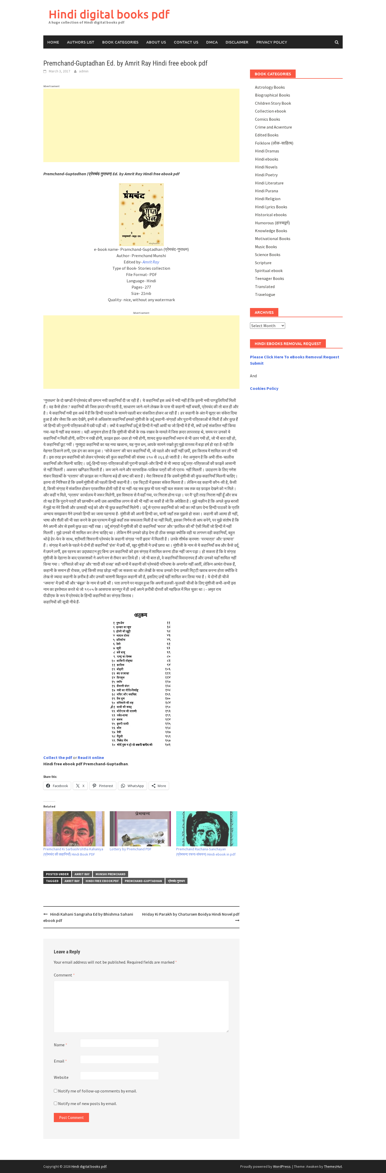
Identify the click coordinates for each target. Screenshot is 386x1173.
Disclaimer (237, 42)
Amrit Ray (82, 874)
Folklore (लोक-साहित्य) (274, 143)
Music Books (266, 246)
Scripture (263, 262)
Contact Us (186, 42)
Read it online (91, 757)
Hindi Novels (266, 166)
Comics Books (267, 119)
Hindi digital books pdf (109, 14)
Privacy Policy (271, 42)
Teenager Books (269, 278)
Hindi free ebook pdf (102, 881)
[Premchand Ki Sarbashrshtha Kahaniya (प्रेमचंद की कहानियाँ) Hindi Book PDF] (74, 828)
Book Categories (120, 42)
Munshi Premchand (111, 874)
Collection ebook (270, 111)
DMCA (212, 42)
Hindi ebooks (266, 159)
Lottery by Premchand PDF (131, 849)
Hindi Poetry (266, 174)
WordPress (282, 1166)
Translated (265, 286)
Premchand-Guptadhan (143, 881)
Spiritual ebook (269, 270)
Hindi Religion (267, 198)
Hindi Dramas (267, 150)
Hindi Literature (269, 182)
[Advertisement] (141, 125)
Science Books (267, 254)
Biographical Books (272, 95)
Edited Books (267, 134)
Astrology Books (270, 87)
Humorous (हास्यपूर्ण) (272, 222)
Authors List (80, 42)
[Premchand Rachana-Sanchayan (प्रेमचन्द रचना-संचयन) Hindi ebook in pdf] (206, 828)
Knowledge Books (271, 230)
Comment (64, 975)
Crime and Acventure (273, 127)
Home (53, 42)
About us (156, 42)
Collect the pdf (57, 757)
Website (61, 1077)
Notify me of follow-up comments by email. (97, 1091)
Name (60, 1044)
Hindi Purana (266, 190)
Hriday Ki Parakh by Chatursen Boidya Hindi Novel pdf (190, 914)
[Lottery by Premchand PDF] (140, 828)
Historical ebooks (271, 214)
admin (83, 71)
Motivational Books (272, 238)
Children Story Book (273, 103)
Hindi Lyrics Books (271, 206)
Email (60, 1061)
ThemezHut (333, 1166)
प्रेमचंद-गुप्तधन (176, 881)
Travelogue (265, 294)
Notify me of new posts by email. (87, 1103)
